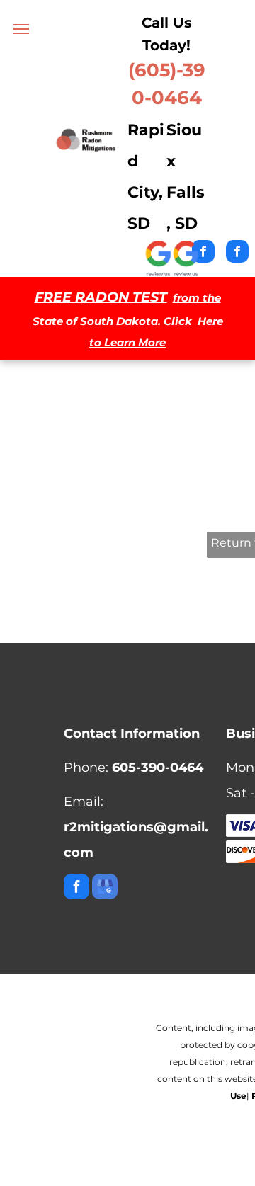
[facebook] (237, 253)
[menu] (21, 29)
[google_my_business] (105, 888)
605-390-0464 (157, 767)
